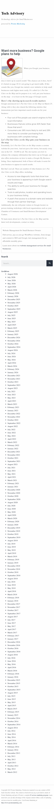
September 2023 (14, 385)
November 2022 (14, 417)
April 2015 (12, 705)
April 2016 (12, 667)
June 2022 (12, 432)
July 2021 (11, 467)
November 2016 (14, 645)
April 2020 (12, 515)
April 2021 (12, 477)
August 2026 (13, 274)
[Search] (49, 263)
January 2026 (13, 296)
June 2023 (12, 394)
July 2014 (11, 731)
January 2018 (13, 601)
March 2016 (12, 670)
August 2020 (13, 502)
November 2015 (14, 683)
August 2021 (13, 464)
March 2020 (12, 518)
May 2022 (12, 436)
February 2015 (13, 711)
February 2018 (13, 597)
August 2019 (13, 540)
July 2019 (11, 543)
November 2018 (14, 569)
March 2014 (12, 743)
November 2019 (14, 531)
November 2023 (14, 378)
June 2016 (12, 661)
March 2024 (12, 366)
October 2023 (13, 382)
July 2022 (11, 429)
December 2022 (14, 413)
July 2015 (11, 696)
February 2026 (13, 293)
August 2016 (13, 654)
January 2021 (13, 486)
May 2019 (12, 550)
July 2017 (11, 620)
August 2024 (13, 350)
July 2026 (11, 277)
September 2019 (14, 537)
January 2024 (13, 372)
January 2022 (13, 448)
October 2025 (13, 305)
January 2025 (13, 334)
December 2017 (14, 604)
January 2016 (13, 677)
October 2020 (13, 496)
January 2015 (13, 715)
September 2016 (14, 651)
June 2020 (12, 508)
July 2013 (11, 756)
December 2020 (14, 489)
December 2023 (14, 375)
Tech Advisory (12, 13)
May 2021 (12, 474)
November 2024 (14, 340)
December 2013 (14, 753)
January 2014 (13, 750)
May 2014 (12, 737)
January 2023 (13, 410)
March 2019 (12, 556)
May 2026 (12, 283)
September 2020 (14, 499)
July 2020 (11, 505)
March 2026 (12, 290)
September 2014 (14, 724)
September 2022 (14, 423)
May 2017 (12, 626)
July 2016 (11, 658)
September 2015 (14, 689)
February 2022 (13, 445)
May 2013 (12, 759)
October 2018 (13, 572)
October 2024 (13, 343)
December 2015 (14, 680)
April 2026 (12, 286)
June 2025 (12, 318)
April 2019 (12, 553)
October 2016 (13, 648)
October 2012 (13, 765)
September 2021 (14, 461)
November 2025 (14, 302)
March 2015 (12, 708)
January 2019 (13, 562)
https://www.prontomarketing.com (11, 803)
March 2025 (12, 328)
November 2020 (14, 493)
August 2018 (13, 578)
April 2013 (12, 762)
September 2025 (14, 309)
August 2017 (13, 616)
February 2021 (13, 483)
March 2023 (12, 404)
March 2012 (12, 772)
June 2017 (12, 623)
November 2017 (14, 607)
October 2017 (13, 610)
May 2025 (12, 321)
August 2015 (13, 692)
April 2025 (12, 324)
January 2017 (13, 639)
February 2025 (13, 331)
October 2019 (13, 534)
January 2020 (13, 524)
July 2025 (11, 315)
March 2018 (12, 594)
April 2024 (12, 363)
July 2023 (11, 391)
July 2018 (11, 581)
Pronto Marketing (18, 23)
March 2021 (12, 480)
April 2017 (12, 629)
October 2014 (13, 721)
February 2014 (13, 746)
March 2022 (12, 442)
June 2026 (12, 280)
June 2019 (12, 547)
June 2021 (12, 470)
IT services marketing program (39, 795)
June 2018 (12, 585)
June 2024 (12, 356)
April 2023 (12, 401)
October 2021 (13, 458)
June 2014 (12, 734)
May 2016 (12, 664)
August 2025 (13, 312)
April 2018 (12, 591)
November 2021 (14, 455)
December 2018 (14, 566)
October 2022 (13, 420)
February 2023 (13, 407)
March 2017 (12, 632)
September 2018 (14, 575)
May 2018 (12, 588)
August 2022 (13, 426)
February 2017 (13, 635)
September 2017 (14, 613)
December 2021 (14, 451)
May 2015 (12, 702)
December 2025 (14, 299)
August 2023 (13, 388)
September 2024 (14, 347)
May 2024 (12, 359)
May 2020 (12, 512)
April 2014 (12, 740)
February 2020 (13, 521)
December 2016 (14, 642)
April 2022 (12, 439)
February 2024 (13, 369)
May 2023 (12, 397)
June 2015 (12, 699)
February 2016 (13, 673)
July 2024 (11, 353)
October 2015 (13, 686)
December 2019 (14, 527)
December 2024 (14, 337)
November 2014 (14, 718)
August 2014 (13, 727)
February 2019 (13, 559)
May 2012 (12, 769)
